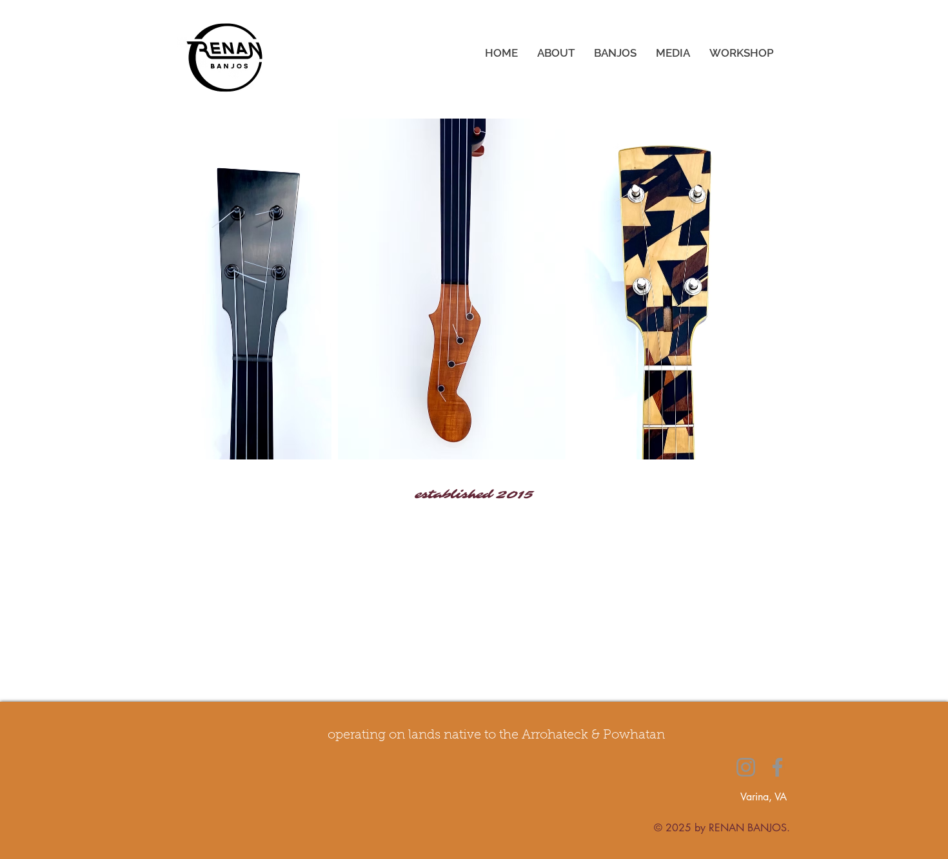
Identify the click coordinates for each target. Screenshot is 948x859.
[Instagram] (745, 767)
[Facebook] (777, 767)
